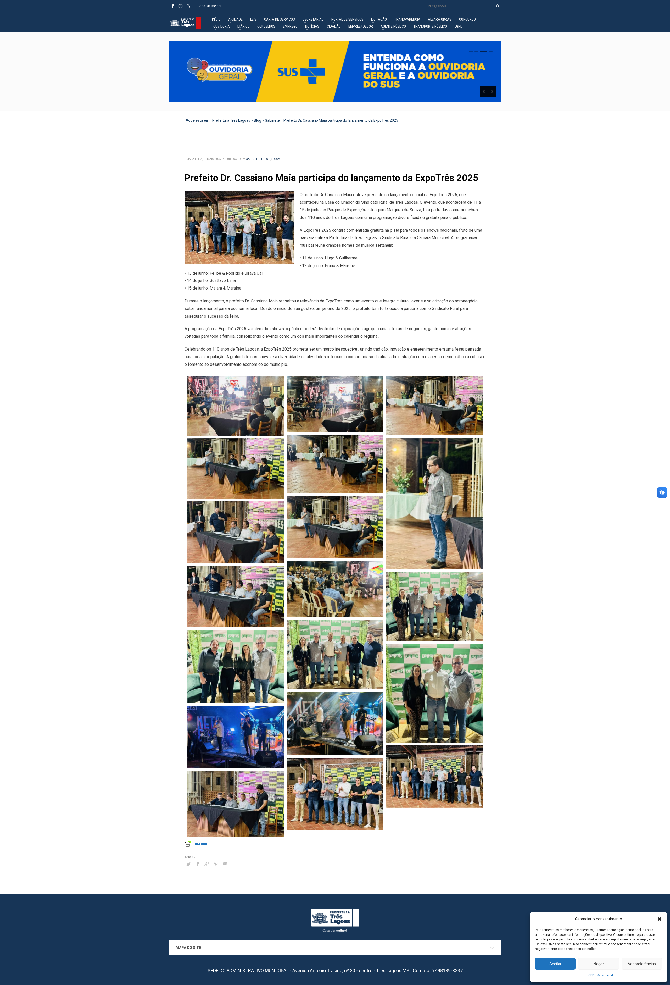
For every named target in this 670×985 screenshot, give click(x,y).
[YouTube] (188, 6)
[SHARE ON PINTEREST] (216, 864)
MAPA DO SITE (188, 947)
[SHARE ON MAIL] (225, 864)
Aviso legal (605, 975)
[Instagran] (181, 6)
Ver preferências (642, 963)
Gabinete (252, 159)
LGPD (590, 975)
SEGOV (275, 159)
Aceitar (555, 963)
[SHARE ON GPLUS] (207, 864)
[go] (497, 6)
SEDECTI (265, 159)
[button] (659, 919)
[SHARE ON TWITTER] (188, 864)
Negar (598, 963)
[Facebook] (173, 6)
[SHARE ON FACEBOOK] (198, 864)
